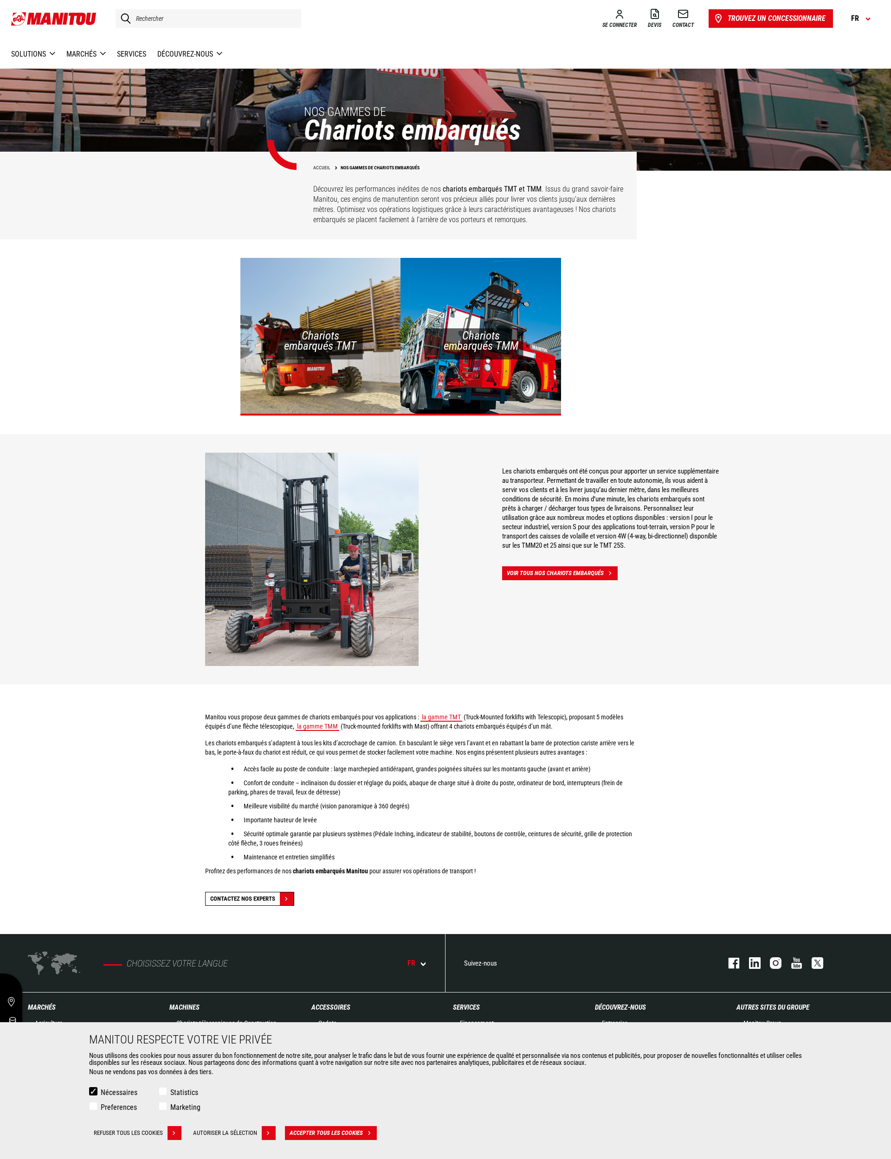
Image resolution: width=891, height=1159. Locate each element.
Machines (184, 1007)
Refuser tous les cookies (128, 1132)
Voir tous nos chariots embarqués (555, 573)
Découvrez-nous (620, 1007)
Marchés (42, 1007)
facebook (729, 963)
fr (411, 963)
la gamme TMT (441, 717)
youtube (791, 963)
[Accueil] (54, 18)
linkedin (750, 963)
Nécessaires (119, 1092)
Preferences (119, 1107)
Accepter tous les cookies (326, 1132)
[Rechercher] (123, 18)
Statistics (184, 1092)
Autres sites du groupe (772, 1007)
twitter (812, 963)
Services (466, 1007)
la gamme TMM (317, 726)
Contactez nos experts (242, 898)
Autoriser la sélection (225, 1132)
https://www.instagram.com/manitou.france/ (771, 963)
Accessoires (330, 1007)
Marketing (185, 1107)
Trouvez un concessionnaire (777, 18)
